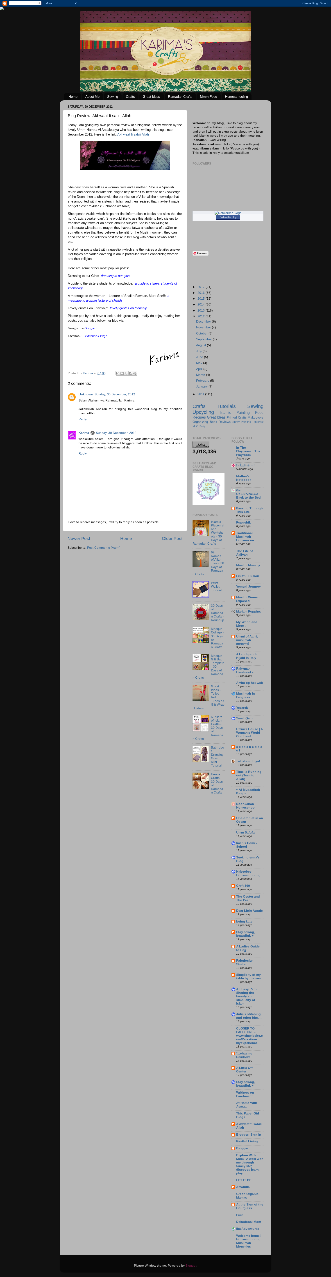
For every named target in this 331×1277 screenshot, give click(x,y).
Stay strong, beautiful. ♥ (245, 933)
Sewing (112, 96)
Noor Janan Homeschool (246, 805)
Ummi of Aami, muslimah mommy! (247, 640)
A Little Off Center (244, 1069)
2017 (201, 287)
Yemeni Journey (248, 586)
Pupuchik (243, 522)
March (201, 375)
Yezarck (242, 707)
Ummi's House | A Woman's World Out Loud (249, 732)
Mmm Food (208, 96)
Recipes (199, 417)
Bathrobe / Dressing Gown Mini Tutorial (217, 756)
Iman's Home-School (246, 844)
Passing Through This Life (249, 510)
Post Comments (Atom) (103, 547)
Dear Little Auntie (249, 910)
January (202, 386)
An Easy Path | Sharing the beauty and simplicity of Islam (247, 996)
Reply (83, 419)
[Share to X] (126, 373)
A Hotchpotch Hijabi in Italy (246, 656)
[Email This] (118, 373)
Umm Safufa (245, 832)
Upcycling (203, 412)
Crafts (130, 96)
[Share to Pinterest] (135, 373)
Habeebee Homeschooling (248, 873)
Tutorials (226, 406)
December (204, 321)
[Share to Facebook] (130, 373)
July (199, 351)
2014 (201, 304)
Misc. (196, 426)
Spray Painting (241, 421)
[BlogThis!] (122, 373)
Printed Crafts (237, 417)
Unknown (86, 394)
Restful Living (247, 1141)
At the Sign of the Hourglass (249, 1206)
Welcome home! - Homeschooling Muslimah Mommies (249, 1241)
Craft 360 (243, 885)
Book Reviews (220, 421)
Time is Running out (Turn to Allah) (248, 775)
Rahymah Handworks (245, 670)
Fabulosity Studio (244, 962)
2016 (201, 292)
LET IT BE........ (247, 1180)
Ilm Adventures (247, 1228)
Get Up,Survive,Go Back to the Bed (248, 494)
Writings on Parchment (245, 1094)
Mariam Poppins (248, 611)
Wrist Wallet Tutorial (216, 586)
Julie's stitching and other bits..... (249, 1015)
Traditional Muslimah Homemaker (245, 536)
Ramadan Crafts (180, 96)
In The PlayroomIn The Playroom (248, 451)
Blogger (242, 1148)
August (201, 345)
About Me (92, 96)
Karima (84, 433)
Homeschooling (236, 96)
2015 (201, 298)
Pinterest (258, 421)
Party (202, 426)
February (203, 380)
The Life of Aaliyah (244, 552)
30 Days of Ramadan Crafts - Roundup (217, 613)
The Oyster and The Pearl (248, 898)
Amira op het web (249, 682)
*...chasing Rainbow (244, 1055)
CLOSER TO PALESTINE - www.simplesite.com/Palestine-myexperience (249, 1036)
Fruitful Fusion (247, 576)
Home (72, 96)
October (202, 333)
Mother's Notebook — (245, 478)
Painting (243, 412)
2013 (201, 310)
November (204, 327)
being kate (244, 921)
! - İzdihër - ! (245, 465)
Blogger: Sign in (248, 1134)
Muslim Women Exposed (248, 599)
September (204, 339)
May (199, 363)
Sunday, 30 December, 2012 (115, 394)
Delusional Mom (248, 1222)
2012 (201, 316)
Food (259, 412)
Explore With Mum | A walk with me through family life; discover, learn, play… (249, 1164)
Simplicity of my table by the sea (248, 976)
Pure (239, 1215)
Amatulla (243, 1187)
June (200, 357)
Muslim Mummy (248, 565)
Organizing (200, 421)
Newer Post (79, 538)
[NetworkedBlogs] (228, 213)
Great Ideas (151, 96)
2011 (201, 394)
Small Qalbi (245, 718)
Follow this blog (228, 217)
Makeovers (255, 417)
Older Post (172, 538)
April (199, 369)
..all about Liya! (248, 761)
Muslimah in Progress (245, 695)
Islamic (225, 412)
